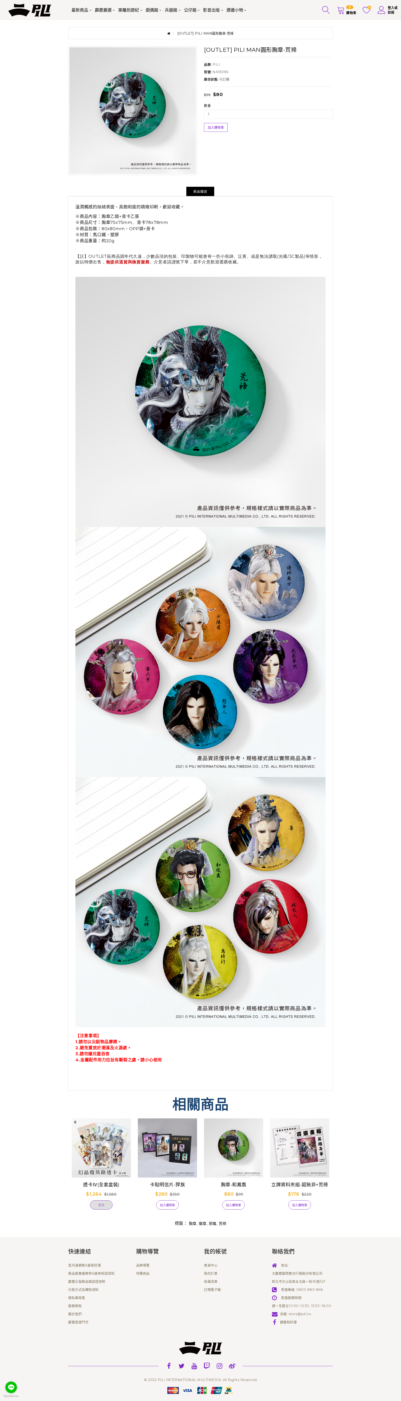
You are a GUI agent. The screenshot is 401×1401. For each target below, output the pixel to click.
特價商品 (143, 1273)
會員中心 (210, 1265)
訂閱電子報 (212, 1290)
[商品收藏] (79, 1206)
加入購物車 (216, 127)
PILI (216, 64)
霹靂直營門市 (78, 1322)
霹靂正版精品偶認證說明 (86, 1281)
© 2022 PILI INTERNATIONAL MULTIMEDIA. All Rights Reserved (200, 1380)
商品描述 (200, 191)
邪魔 (213, 1223)
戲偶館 (152, 10)
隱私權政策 (76, 1298)
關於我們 (75, 1314)
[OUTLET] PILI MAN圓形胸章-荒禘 (205, 33)
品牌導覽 (143, 1265)
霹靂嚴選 (103, 10)
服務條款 (75, 1306)
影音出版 (211, 10)
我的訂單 (210, 1273)
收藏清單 (210, 1281)
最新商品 (79, 10)
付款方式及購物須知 (83, 1290)
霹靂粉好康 (288, 1322)
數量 (207, 105)
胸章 (193, 1223)
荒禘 (222, 1223)
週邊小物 (234, 10)
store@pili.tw (300, 1314)
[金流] (200, 1390)
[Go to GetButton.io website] (11, 1396)
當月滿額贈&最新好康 (84, 1265)
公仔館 (190, 10)
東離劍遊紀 (128, 10)
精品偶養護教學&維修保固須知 (91, 1273)
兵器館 (171, 10)
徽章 (203, 1223)
